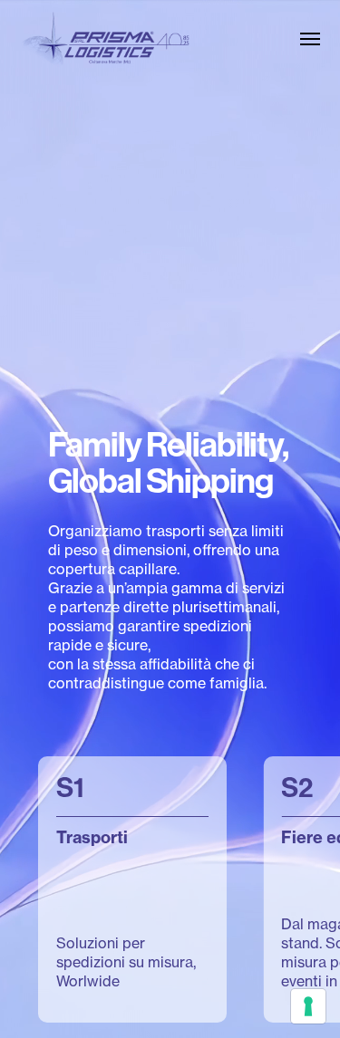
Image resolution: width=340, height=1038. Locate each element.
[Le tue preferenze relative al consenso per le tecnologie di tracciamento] (308, 1006)
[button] (310, 39)
